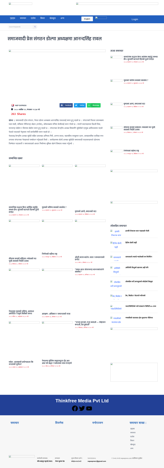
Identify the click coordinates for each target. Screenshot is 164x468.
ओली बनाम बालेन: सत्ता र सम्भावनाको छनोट (89, 259)
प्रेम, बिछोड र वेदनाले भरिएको (135, 295)
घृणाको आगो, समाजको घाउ (85, 211)
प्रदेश (33, 18)
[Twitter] (82, 408)
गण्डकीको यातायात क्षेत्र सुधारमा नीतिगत (139, 317)
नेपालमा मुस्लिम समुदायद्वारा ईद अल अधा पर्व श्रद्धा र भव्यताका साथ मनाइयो (57, 362)
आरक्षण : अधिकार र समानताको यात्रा (56, 314)
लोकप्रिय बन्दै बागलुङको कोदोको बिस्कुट (139, 281)
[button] (66, 105)
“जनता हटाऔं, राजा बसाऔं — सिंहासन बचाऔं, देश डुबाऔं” (90, 323)
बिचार (42, 18)
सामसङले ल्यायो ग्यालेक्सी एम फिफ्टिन (138, 256)
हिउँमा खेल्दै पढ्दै (131, 242)
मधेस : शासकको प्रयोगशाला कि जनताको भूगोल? (21, 363)
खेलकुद (53, 18)
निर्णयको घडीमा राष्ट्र (49, 254)
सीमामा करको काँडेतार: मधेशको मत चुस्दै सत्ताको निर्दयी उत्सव (22, 260)
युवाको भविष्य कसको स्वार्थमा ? (54, 207)
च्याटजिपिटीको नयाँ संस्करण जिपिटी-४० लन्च (140, 306)
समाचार (23, 18)
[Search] (35, 26)
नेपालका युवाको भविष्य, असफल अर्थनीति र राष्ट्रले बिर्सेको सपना (21, 313)
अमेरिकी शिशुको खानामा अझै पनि (136, 267)
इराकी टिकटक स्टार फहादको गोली (137, 231)
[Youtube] (89, 408)
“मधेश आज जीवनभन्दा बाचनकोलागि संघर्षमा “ (89, 271)
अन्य (62, 18)
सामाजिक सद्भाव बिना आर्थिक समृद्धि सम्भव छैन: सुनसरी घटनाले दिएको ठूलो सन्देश (24, 210)
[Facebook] (75, 408)
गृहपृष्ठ (12, 18)
